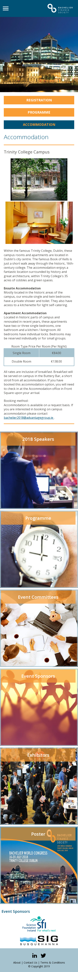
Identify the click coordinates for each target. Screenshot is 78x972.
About (17, 962)
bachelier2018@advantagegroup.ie (28, 418)
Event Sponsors (16, 911)
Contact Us (30, 962)
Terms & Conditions (52, 962)
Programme (39, 112)
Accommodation (39, 124)
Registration (39, 100)
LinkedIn (34, 955)
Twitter (43, 955)
